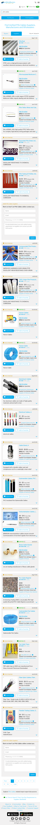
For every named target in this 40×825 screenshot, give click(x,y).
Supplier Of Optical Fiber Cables (28, 691)
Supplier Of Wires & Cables (26, 88)
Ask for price (23, 46)
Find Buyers (10, 18)
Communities (16, 804)
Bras (33, 558)
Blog (24, 804)
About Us (8, 804)
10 (7, 784)
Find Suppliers (29, 18)
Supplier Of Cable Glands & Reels (28, 459)
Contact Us (30, 804)
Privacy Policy (6, 808)
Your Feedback (7, 806)
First (5, 781)
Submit (33, 238)
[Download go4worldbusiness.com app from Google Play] (26, 814)
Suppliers (16, 33)
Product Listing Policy (18, 808)
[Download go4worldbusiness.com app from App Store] (13, 814)
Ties (37, 55)
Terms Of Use (32, 806)
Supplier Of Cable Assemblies (27, 658)
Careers (20, 810)
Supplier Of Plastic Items (26, 55)
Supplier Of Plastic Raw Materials (28, 592)
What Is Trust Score (20, 806)
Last (15, 784)
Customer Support (32, 808)
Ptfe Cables (12, 792)
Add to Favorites (23, 59)
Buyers (6, 33)
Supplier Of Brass (24, 558)
